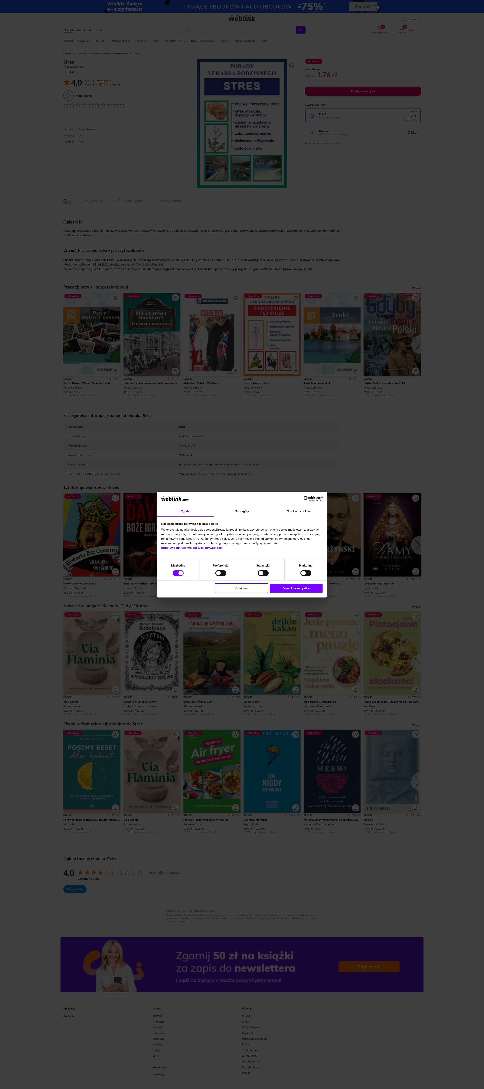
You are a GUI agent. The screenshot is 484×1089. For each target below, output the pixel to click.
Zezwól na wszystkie (296, 588)
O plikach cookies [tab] (299, 511)
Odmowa (241, 588)
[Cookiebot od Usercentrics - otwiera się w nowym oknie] (306, 499)
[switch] (220, 573)
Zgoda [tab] (185, 511)
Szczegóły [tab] (242, 511)
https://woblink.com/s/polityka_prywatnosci (192, 547)
